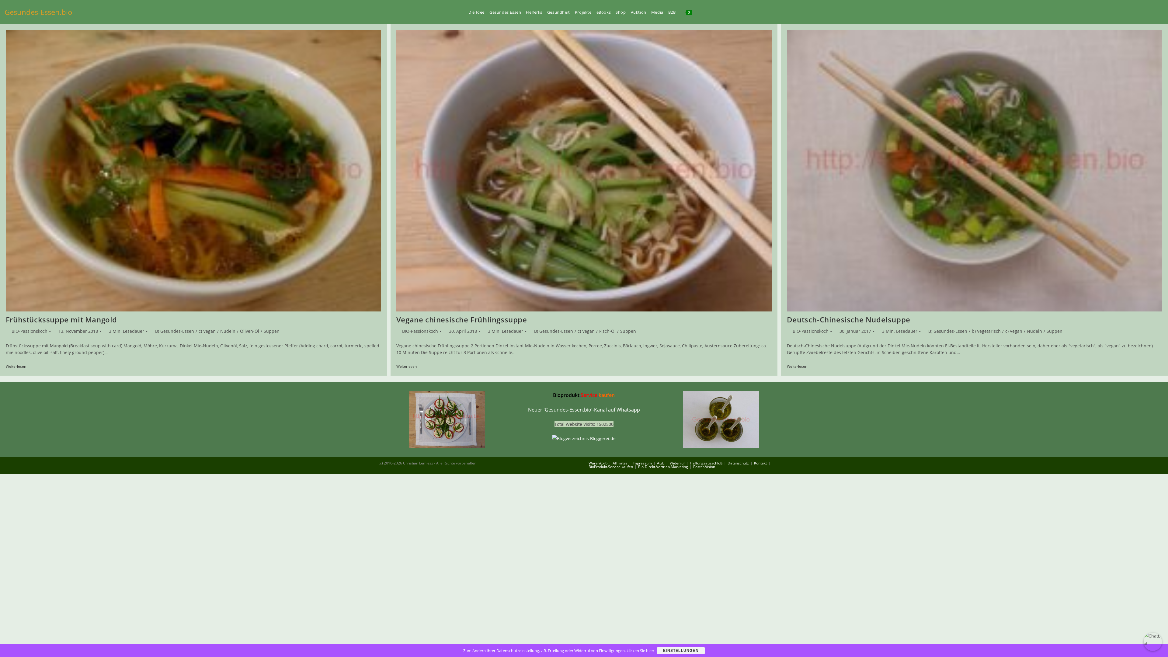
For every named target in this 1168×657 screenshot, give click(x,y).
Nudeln (227, 331)
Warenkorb (598, 463)
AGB (661, 463)
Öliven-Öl (249, 331)
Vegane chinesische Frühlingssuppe (461, 320)
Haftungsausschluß (706, 463)
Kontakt (760, 463)
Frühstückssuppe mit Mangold (61, 320)
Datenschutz (738, 463)
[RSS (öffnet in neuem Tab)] (1151, 12)
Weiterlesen (18, 366)
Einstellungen (681, 650)
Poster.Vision (704, 466)
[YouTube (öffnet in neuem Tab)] (1130, 12)
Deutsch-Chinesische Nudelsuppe (848, 320)
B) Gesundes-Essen (174, 331)
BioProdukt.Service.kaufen (611, 466)
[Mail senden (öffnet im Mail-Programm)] (1161, 12)
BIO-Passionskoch (29, 331)
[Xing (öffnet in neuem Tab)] (1141, 12)
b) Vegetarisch (986, 331)
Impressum (642, 463)
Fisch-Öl (607, 331)
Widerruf (677, 463)
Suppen (272, 331)
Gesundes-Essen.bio (38, 12)
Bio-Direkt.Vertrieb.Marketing (663, 466)
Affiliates (620, 463)
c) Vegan (207, 331)
